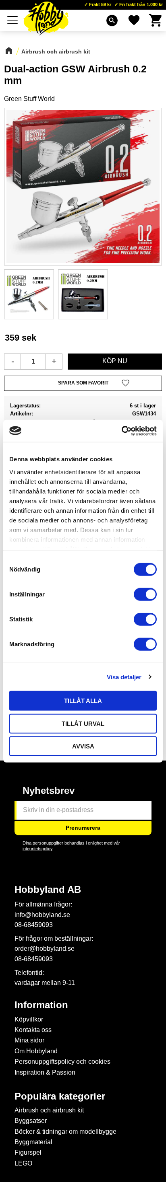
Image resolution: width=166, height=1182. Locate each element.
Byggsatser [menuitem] (31, 1120)
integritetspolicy (37, 848)
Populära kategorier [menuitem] (60, 1096)
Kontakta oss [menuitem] (33, 1029)
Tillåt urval (83, 723)
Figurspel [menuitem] (28, 1152)
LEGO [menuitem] (23, 1163)
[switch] (145, 594)
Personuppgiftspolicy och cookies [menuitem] (62, 1061)
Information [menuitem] (41, 1005)
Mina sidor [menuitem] (29, 1040)
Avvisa (83, 746)
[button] (13, 20)
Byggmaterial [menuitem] (33, 1142)
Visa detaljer (124, 676)
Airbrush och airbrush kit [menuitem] (49, 1110)
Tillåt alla (83, 700)
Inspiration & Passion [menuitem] (45, 1072)
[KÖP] (115, 362)
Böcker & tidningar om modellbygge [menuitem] (65, 1131)
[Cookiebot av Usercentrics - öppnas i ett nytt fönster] (121, 431)
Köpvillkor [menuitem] (29, 1019)
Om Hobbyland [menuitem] (36, 1051)
